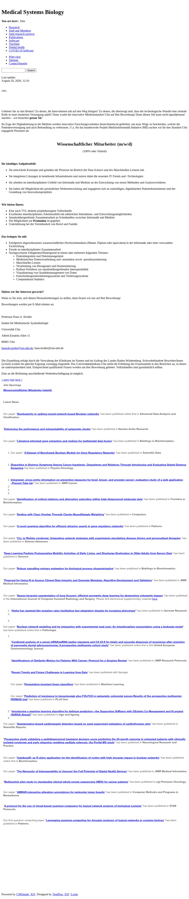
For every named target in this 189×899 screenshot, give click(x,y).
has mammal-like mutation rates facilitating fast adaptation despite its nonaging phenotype (73, 610)
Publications (16, 37)
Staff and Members (20, 30)
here (154, 598)
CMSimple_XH (25, 894)
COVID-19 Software (21, 50)
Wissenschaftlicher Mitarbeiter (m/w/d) (27, 390)
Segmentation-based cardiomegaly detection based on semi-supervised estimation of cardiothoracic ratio (84, 723)
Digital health (17, 47)
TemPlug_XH (60, 894)
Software (14, 40)
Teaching (14, 43)
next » (18, 379)
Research (14, 27)
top (12, 379)
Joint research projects (22, 34)
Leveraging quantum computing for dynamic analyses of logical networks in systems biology (105, 820)
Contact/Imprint (18, 63)
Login (74, 894)
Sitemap (13, 60)
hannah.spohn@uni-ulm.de (17, 348)
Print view (15, 56)
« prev (5, 379)
